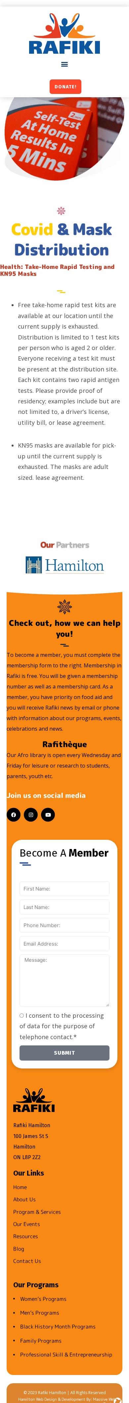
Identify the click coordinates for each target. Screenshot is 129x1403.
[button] (64, 64)
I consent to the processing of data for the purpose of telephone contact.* (62, 1026)
